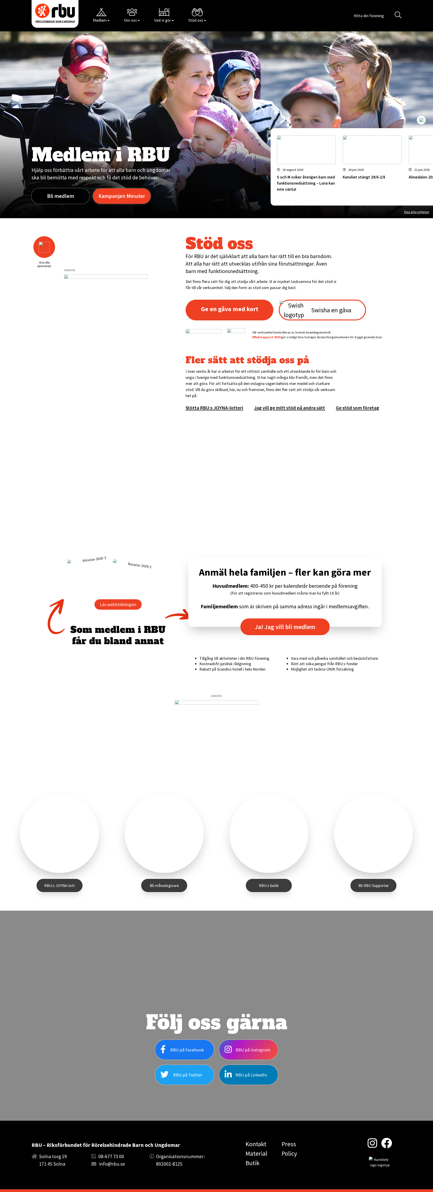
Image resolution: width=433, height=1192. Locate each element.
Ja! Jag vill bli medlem (285, 627)
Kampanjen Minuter (122, 195)
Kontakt (255, 1144)
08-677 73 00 (111, 1156)
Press (288, 1144)
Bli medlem (60, 195)
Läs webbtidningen (118, 604)
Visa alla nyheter (416, 212)
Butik (252, 1163)
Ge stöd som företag (357, 408)
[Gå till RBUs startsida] (55, 13)
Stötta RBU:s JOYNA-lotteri (214, 408)
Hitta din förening (369, 15)
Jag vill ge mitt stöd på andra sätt (289, 408)
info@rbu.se (112, 1164)
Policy (289, 1153)
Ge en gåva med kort (229, 309)
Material (256, 1153)
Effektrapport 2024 (266, 337)
